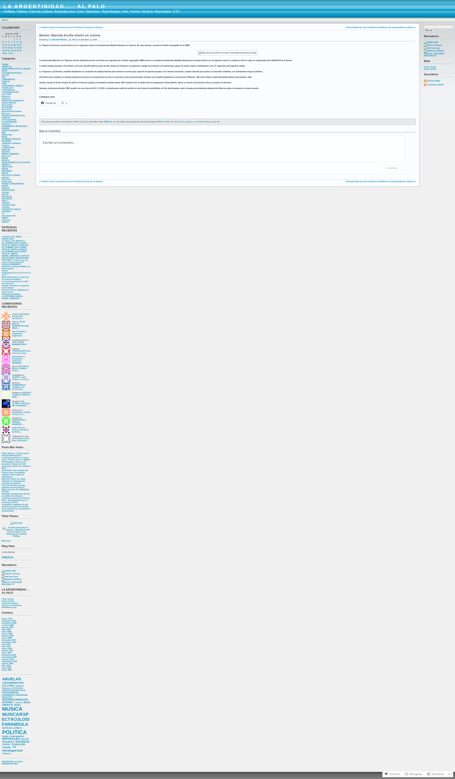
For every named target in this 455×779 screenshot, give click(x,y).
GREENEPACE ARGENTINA (14, 126)
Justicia (5, 145)
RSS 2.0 (161, 122)
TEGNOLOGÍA (8, 205)
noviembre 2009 (9, 623)
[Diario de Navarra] (11, 574)
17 (20, 45)
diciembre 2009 (9, 621)
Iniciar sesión (8, 601)
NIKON (5, 169)
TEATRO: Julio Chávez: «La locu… (21, 378)
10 (20, 42)
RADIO (5, 186)
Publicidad (7, 182)
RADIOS (5, 188)
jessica (15, 314)
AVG (4, 77)
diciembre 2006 (9, 655)
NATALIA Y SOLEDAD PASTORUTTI (12, 583)
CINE (4, 84)
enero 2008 (7, 638)
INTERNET (7, 141)
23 (18, 48)
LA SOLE (18, 762)
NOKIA (5, 173)
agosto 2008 (7, 627)
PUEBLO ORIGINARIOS (13, 184)
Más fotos (6, 541)
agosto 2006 (7, 663)
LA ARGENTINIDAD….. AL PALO (55, 6)
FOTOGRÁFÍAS (9, 120)
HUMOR (5, 128)
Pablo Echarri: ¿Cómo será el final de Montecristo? (15, 454)
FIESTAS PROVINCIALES (13, 115)
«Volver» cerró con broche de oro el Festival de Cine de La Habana (72, 27)
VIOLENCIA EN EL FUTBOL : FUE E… (20, 368)
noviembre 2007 (9, 642)
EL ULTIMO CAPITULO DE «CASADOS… (21, 403)
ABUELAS (6, 66)
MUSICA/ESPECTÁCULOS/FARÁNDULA (16, 719)
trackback (200, 122)
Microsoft (6, 156)
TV (3, 213)
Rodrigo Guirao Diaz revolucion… (20, 316)
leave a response (185, 122)
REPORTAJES (8, 190)
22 (15, 48)
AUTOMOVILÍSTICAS (11, 73)
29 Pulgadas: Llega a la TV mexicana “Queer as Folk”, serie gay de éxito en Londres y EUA (16, 465)
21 (12, 48)
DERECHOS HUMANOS (12, 101)
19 (6, 48)
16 (18, 45)
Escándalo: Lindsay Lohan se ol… (21, 413)
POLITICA (6, 179)
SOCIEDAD (7, 199)
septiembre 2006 (9, 661)
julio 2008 (6, 629)
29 (15, 51)
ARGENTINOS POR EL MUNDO (16, 69)
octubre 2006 (8, 659)
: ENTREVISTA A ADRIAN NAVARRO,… (19, 421)
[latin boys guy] (10, 576)
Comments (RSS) (435, 85)
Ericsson (6, 113)
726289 (5, 64)
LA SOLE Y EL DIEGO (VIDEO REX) (12, 238)
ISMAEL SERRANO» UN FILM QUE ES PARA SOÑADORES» (15, 257)
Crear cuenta (8, 599)
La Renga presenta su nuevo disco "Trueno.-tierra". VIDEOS (16, 459)
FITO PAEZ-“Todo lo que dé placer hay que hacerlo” (15, 261)
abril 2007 (6, 646)
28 (12, 51)
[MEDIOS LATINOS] (11, 579)
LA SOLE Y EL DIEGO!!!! (13, 241)
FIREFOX (6, 118)
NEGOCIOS (7, 167)
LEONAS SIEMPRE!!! (11, 264)
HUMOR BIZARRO (10, 130)
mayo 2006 (7, 670)
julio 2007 (6, 644)
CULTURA (6, 94)
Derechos (6, 98)
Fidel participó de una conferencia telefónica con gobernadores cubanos (380, 27)
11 (3, 45)
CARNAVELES (8, 79)
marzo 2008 (7, 634)
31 (20, 51)
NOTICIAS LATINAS (11, 175)
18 (3, 48)
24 (20, 48)
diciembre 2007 (9, 640)
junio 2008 (6, 631)
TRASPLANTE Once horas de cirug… (21, 352)
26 (6, 51)
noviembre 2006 (9, 657)
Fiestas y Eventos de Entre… (20, 431)
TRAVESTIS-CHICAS (11, 209)
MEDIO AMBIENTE (10, 154)
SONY (4, 201)
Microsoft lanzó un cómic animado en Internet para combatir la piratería (14, 481)
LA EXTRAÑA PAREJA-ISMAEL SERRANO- (12, 297)
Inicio (5, 20)
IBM (3, 133)
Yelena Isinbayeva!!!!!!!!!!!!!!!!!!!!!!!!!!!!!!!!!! (16, 273)
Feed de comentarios (12, 605)
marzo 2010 (7, 619)
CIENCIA (6, 81)
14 (12, 45)
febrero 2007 (7, 651)
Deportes (6, 96)
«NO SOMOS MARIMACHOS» (19, 343)
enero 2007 (7, 653)
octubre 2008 (8, 625)
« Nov (4, 53)
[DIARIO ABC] (9, 571)
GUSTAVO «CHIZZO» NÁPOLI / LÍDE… (21, 395)
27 (9, 51)
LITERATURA (8, 147)
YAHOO (5, 222)
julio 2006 (6, 666)
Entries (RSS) (433, 81)
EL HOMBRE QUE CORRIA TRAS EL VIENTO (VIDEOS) (14, 248)
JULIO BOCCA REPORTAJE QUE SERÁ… (20, 325)
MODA (5, 158)
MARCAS (6, 150)
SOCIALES (7, 196)
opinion (5, 177)
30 (18, 51)
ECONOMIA (7, 107)
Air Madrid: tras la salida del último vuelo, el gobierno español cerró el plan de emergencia (15, 473)
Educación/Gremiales (12, 111)
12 (6, 45)
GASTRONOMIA (9, 122)
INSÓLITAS (7, 135)
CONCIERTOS (8, 90)
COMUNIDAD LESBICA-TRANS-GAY (13, 87)
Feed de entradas (10, 603)
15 (15, 45)
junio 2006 (6, 668)
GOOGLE (6, 124)
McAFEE (6, 152)
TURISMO (6, 211)
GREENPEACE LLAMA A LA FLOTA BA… (19, 387)
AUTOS (5, 75)
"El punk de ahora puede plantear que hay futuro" (13, 486)
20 (9, 48)
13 (9, 45)
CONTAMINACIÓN (10, 92)
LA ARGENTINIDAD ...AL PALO (63, 40)
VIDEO (5, 218)
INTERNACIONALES (11, 139)
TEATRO (6, 203)
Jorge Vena (17, 428)
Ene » (11, 53)
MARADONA (8, 764)
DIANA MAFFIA (9, 103)
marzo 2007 (7, 648)
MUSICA (5, 160)
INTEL (4, 137)
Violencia (6, 220)
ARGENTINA (8, 762)
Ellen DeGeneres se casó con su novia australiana (15, 278)
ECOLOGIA (7, 105)
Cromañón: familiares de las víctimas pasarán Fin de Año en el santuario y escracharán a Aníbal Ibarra (16, 507)
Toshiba (5, 207)
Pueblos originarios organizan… (19, 333)
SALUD (5, 194)
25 (3, 51)
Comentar (392, 168)
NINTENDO (7, 171)
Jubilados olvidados (11, 143)
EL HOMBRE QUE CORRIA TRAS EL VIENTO (14, 252)
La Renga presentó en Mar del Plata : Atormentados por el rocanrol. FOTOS (16, 500)
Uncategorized (8, 216)
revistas (5, 192)
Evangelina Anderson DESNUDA (17, 361)
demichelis (17, 357)
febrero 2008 (7, 636)
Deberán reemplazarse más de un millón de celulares (16, 495)
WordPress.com (9, 607)
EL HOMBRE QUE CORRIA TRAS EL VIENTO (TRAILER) (15, 244)
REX (16, 764)
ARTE (4, 71)
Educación (7, 109)
